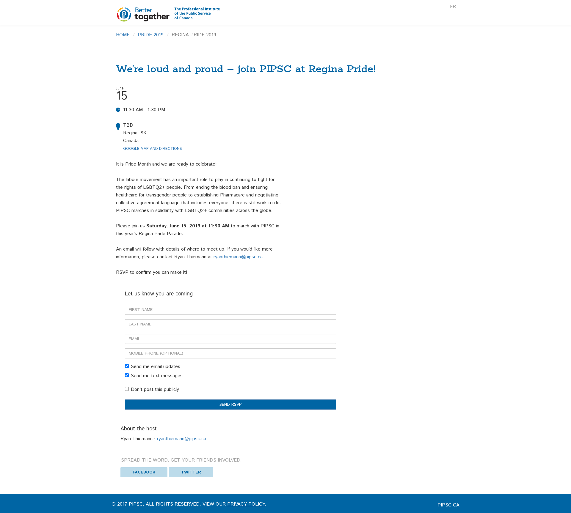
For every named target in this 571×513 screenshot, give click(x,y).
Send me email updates (155, 366)
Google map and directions (152, 149)
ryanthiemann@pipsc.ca (238, 257)
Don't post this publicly (155, 389)
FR (453, 6)
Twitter (191, 472)
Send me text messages (157, 375)
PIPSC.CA (448, 505)
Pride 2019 (151, 35)
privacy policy (246, 504)
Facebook (144, 472)
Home (123, 35)
